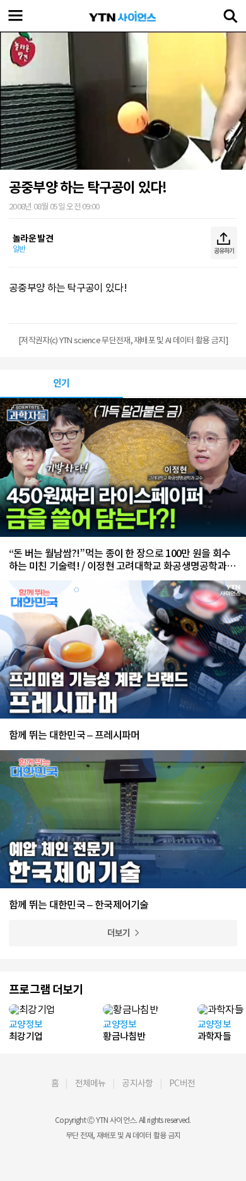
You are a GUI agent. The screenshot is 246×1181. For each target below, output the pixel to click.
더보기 (119, 933)
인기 (61, 383)
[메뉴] (16, 16)
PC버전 (182, 1083)
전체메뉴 (90, 1083)
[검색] (230, 16)
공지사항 (137, 1083)
